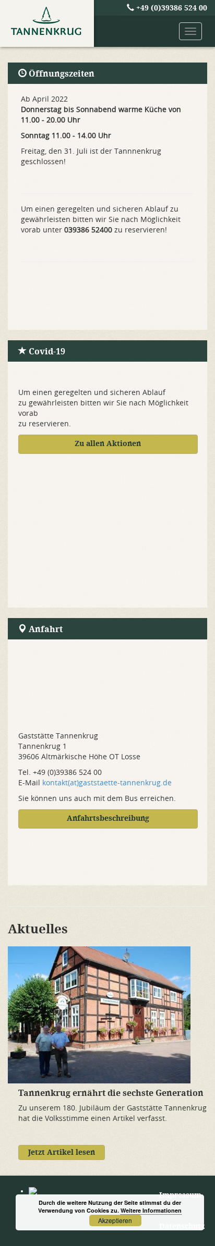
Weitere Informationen (151, 1210)
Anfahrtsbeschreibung (108, 818)
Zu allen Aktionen (108, 443)
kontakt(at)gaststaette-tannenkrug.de (107, 783)
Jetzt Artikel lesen (61, 1152)
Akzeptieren (115, 1220)
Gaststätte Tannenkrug (47, 23)
